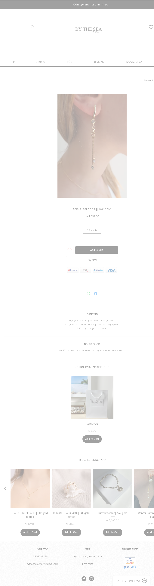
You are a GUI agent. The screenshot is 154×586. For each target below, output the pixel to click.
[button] (107, 242)
